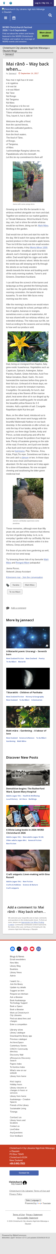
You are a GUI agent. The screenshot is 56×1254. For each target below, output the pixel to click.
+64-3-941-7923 (17, 1163)
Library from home (18, 1076)
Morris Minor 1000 (38, 247)
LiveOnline (14, 1129)
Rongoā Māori (22, 563)
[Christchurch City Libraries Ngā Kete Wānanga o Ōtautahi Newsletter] (38, 949)
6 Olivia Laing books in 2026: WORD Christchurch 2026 (25, 831)
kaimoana (20, 451)
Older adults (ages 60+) (16, 840)
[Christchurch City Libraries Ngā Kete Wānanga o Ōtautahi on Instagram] (25, 949)
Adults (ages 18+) (13, 796)
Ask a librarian (16, 997)
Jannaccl (9, 54)
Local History (12, 799)
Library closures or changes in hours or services (18, 1090)
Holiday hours (16, 1084)
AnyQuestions (16, 1132)
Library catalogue (17, 1032)
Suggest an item (17, 990)
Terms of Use (19, 1214)
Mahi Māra (43, 225)
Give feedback (16, 1136)
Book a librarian (17, 1009)
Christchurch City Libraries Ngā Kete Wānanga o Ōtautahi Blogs (26, 49)
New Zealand (31, 658)
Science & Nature (26, 738)
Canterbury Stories (18, 1045)
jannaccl (12, 73)
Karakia (16, 585)
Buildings (33, 799)
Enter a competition (18, 1024)
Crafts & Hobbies (13, 885)
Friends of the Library (19, 1105)
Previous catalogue (18, 1039)
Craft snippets (12, 888)
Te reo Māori (14, 592)
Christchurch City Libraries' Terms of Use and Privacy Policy (29, 1192)
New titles (14, 962)
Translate (47, 1203)
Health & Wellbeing (31, 796)
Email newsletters (18, 959)
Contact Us (24, 1173)
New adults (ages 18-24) (33, 837)
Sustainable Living (18, 1108)
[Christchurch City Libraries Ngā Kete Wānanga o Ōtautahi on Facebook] (12, 949)
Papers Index (16, 1064)
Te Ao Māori (11, 662)
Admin (13, 976)
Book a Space (16, 1006)
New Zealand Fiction (15, 658)
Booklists (14, 969)
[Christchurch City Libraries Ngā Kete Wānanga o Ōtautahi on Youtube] (32, 949)
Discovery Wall (16, 1055)
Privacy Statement (34, 1214)
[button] (4, 3)
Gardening (10, 741)
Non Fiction (11, 843)
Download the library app (21, 1036)
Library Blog (15, 966)
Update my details (18, 987)
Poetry (42, 658)
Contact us (15, 1126)
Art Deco (23, 799)
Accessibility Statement (27, 1218)
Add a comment (18, 608)
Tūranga (13, 1112)
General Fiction (34, 840)
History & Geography (35, 697)
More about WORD (45, 34)
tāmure (25, 457)
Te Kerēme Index (17, 1067)
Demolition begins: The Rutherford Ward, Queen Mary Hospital (25, 790)
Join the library (16, 984)
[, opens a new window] (18, 1186)
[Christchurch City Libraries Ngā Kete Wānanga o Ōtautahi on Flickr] (19, 949)
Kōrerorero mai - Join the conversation (24, 577)
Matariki (22, 662)
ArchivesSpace (17, 1042)
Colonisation (36, 700)
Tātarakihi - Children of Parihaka (24, 692)
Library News (16, 972)
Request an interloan (19, 994)
